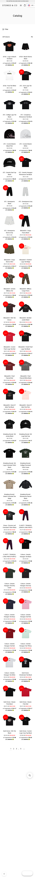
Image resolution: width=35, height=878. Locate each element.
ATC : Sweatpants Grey (25, 201)
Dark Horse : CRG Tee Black (9, 732)
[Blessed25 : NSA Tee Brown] (9, 308)
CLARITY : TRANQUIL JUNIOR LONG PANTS (25, 526)
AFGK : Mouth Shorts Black (25, 57)
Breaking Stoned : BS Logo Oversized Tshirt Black (9, 465)
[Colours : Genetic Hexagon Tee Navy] (9, 605)
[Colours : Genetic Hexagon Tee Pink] (25, 605)
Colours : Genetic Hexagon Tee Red (9, 645)
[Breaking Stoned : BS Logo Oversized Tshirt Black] (9, 453)
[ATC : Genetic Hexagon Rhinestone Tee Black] (25, 163)
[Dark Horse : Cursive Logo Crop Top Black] (25, 721)
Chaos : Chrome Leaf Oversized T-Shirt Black (9, 526)
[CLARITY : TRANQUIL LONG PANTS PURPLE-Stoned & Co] (9, 545)
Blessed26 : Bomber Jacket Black (26, 319)
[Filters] (32, 37)
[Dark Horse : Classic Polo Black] (9, 692)
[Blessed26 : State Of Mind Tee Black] (9, 395)
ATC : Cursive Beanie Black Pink (9, 145)
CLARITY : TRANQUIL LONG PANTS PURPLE (9, 555)
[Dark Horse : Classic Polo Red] (25, 692)
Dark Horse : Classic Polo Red (26, 703)
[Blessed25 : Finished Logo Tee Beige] (25, 250)
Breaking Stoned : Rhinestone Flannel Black (25, 496)
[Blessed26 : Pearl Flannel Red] (9, 366)
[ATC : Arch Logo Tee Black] (25, 76)
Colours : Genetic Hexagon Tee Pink (25, 615)
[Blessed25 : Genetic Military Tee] (9, 279)
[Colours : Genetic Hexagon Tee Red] (9, 634)
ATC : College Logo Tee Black (9, 116)
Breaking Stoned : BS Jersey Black (9, 435)
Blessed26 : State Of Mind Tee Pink (26, 406)
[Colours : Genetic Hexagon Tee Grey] (25, 574)
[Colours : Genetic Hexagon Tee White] (9, 663)
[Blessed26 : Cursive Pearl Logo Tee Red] (9, 337)
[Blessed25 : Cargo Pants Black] (25, 221)
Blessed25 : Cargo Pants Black (25, 231)
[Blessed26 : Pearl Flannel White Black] (25, 366)
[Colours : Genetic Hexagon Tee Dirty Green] (9, 574)
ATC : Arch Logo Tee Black (26, 87)
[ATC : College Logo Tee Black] (9, 105)
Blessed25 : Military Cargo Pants (25, 290)
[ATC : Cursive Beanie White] (25, 134)
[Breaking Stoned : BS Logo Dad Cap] (25, 424)
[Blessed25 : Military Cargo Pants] (25, 279)
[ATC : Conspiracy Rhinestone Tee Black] (25, 105)
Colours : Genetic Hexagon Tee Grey (25, 584)
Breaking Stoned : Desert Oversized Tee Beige (9, 496)
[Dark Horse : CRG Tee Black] (9, 721)
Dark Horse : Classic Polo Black (9, 703)
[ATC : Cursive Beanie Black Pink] (9, 134)
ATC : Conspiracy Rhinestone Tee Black (25, 116)
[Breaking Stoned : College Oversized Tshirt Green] (25, 453)
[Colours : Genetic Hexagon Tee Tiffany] (25, 634)
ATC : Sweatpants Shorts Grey (9, 231)
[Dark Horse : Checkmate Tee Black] (25, 663)
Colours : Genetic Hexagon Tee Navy (9, 615)
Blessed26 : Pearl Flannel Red (9, 377)
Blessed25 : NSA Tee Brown (10, 319)
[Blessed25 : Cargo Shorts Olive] (9, 250)
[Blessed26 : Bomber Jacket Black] (25, 308)
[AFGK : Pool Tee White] (9, 76)
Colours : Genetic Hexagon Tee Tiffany (25, 645)
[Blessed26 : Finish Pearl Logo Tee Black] (25, 337)
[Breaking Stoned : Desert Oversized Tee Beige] (9, 484)
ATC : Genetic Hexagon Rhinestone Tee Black (25, 173)
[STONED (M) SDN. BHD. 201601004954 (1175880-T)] (9, 5)
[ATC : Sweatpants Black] (9, 192)
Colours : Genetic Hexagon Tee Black (25, 555)
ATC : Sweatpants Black (9, 202)
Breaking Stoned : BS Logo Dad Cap (25, 435)
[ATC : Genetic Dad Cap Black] (9, 163)
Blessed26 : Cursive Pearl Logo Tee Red (9, 348)
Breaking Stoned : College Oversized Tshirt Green (25, 465)
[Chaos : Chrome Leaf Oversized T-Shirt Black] (9, 516)
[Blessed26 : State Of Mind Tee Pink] (25, 395)
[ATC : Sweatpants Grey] (25, 192)
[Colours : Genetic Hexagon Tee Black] (25, 545)
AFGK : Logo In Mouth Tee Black (9, 57)
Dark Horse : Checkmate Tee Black (25, 674)
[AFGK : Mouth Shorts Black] (25, 47)
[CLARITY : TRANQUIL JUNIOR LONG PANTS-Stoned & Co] (25, 516)
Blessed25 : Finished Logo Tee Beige (25, 261)
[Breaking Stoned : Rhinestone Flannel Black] (25, 484)
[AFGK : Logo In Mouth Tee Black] (9, 47)
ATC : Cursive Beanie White (25, 145)
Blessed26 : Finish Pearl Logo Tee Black (25, 348)
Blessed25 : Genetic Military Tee (9, 290)
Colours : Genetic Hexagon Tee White (9, 674)
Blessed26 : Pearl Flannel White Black (25, 377)
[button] (30, 775)
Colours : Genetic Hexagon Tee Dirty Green (9, 585)
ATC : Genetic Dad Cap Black (9, 173)
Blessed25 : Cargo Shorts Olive (9, 261)
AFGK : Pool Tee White (9, 85)
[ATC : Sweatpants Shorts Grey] (9, 221)
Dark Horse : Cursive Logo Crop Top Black (25, 732)
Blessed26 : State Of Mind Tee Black (10, 406)
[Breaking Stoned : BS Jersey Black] (9, 424)
